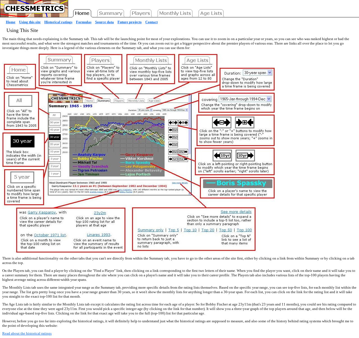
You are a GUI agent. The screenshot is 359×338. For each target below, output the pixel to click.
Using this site (30, 22)
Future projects (130, 22)
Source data (104, 22)
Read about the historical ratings (27, 333)
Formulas (83, 22)
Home (10, 22)
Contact (151, 22)
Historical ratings (58, 22)
